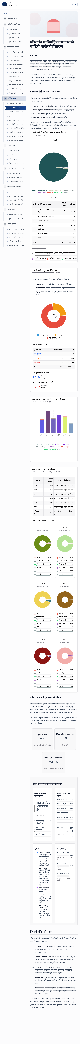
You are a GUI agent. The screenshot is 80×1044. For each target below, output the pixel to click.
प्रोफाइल (74, 4)
